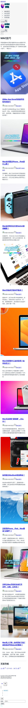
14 (14, 668)
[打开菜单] (2, 33)
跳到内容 (3, 1)
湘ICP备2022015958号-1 (6, 676)
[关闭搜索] (2, 699)
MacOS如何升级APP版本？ (12, 290)
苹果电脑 (6, 17)
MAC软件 (7, 15)
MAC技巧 (7, 11)
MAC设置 (7, 13)
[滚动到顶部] (2, 684)
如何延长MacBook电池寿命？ (13, 475)
